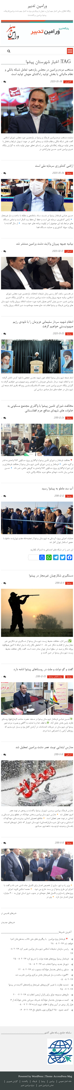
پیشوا (69, 173)
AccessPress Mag (63, 1076)
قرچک (34, 1081)
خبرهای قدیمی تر (8, 913)
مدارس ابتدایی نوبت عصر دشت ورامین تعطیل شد (44, 747)
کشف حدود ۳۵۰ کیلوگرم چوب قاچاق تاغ (50, 1010)
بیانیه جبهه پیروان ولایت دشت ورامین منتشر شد (44, 244)
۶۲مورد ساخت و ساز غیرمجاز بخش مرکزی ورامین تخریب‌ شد (41, 975)
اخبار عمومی (63, 1081)
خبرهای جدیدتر (8, 923)
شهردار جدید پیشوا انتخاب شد (55, 964)
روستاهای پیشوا (55, 677)
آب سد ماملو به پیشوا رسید (57, 489)
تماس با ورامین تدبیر (46, 1085)
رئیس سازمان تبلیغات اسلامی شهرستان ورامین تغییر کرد (44, 949)
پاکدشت (25, 1081)
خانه (69, 1081)
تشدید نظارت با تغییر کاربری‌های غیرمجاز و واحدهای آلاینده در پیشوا (38, 985)
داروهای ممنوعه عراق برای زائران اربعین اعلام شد (47, 995)
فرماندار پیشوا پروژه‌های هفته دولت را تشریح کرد (47, 959)
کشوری (68, 82)
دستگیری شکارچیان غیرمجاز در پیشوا (51, 576)
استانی (68, 251)
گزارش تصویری (11, 1081)
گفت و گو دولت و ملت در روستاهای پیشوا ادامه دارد (43, 670)
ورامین (51, 1081)
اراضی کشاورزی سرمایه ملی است (54, 166)
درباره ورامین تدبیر (27, 1085)
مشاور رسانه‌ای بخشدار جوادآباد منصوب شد (49, 969)
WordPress (38, 1076)
